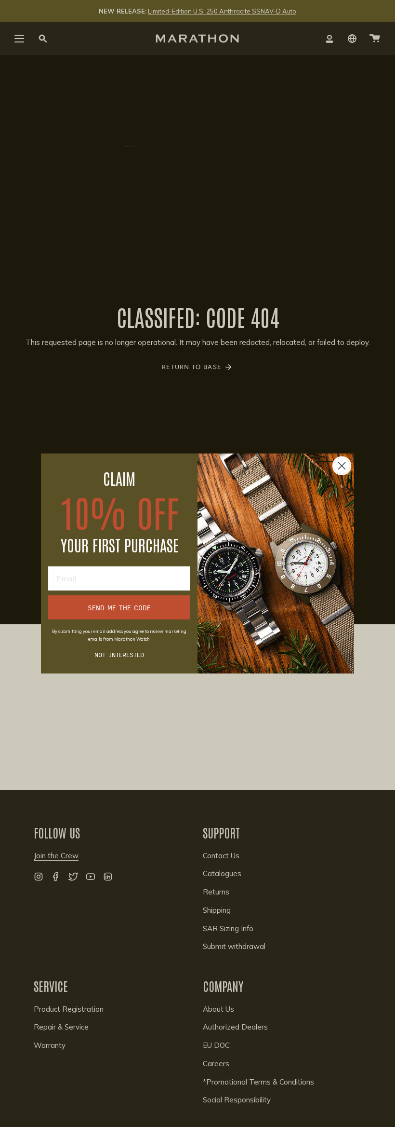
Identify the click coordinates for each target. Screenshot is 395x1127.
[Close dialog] (341, 465)
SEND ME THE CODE (119, 607)
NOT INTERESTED (119, 654)
